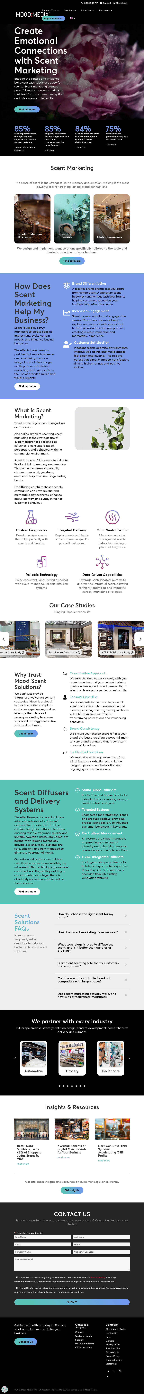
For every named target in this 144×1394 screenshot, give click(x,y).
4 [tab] (72, 1086)
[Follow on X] (120, 1371)
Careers (110, 1340)
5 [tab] (76, 1086)
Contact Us (26, 1341)
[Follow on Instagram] (108, 1376)
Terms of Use (112, 1352)
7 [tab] (84, 1086)
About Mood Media (116, 1329)
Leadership (111, 1333)
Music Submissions (84, 1343)
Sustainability (113, 1348)
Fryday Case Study (112, 652)
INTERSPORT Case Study (63, 652)
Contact (79, 1332)
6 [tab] (80, 1086)
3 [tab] (67, 1086)
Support (107, 3)
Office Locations (83, 1347)
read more (23, 1163)
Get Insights (72, 1190)
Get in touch (26, 733)
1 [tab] (59, 1086)
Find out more (27, 109)
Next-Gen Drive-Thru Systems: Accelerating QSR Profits (112, 1150)
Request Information (53, 18)
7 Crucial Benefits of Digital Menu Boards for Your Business (72, 1149)
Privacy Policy (98, 1277)
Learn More (32, 234)
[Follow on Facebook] (114, 1371)
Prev (15, 1058)
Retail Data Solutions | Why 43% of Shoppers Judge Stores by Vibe (29, 1152)
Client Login (122, 3)
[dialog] (4, 1389)
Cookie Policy (112, 1356)
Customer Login (83, 1335)
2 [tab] (63, 1086)
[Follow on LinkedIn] (108, 1371)
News (108, 1337)
